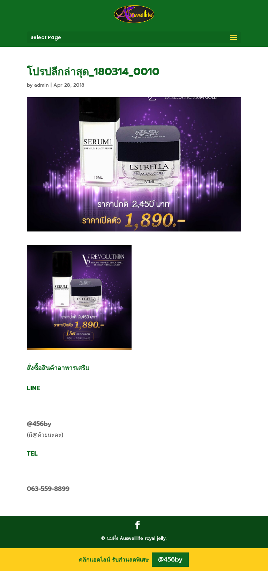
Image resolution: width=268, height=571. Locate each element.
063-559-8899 (48, 489)
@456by (39, 424)
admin (41, 85)
